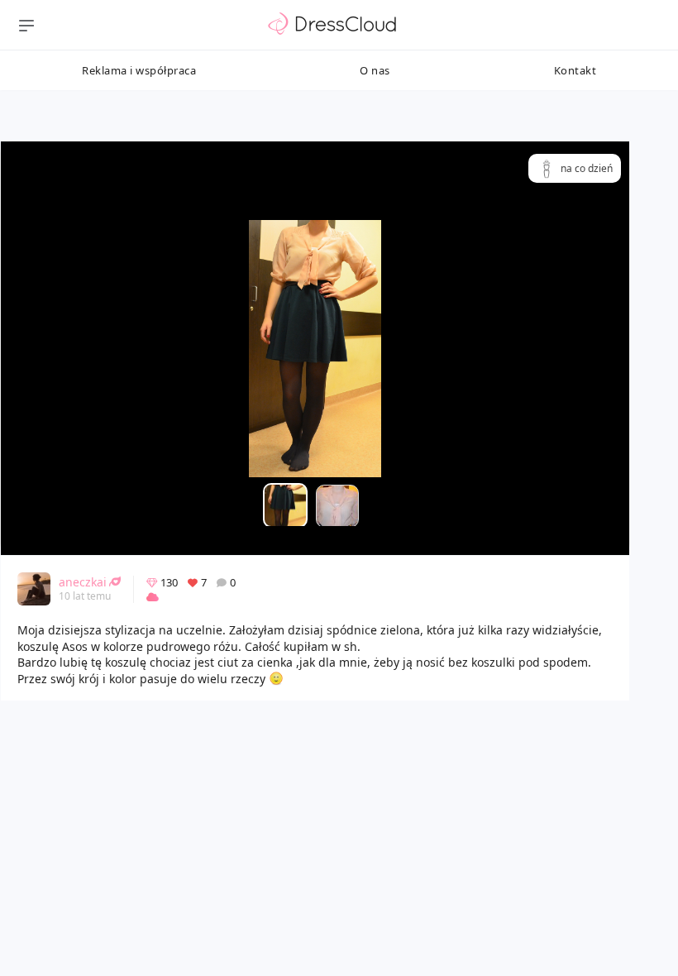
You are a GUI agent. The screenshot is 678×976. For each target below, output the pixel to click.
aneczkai (83, 582)
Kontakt (575, 70)
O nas (375, 70)
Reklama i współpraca (139, 70)
